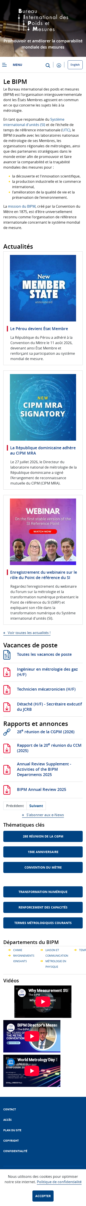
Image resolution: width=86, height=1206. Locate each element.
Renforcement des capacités (43, 907)
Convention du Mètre (43, 867)
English (75, 65)
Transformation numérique (43, 892)
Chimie (17, 950)
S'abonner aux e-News (45, 814)
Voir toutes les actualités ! (29, 632)
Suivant (36, 805)
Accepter (43, 1196)
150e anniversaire (43, 852)
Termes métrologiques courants (43, 923)
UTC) (66, 130)
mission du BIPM (22, 206)
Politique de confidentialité (59, 1181)
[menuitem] (9, 1109)
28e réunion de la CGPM (43, 836)
